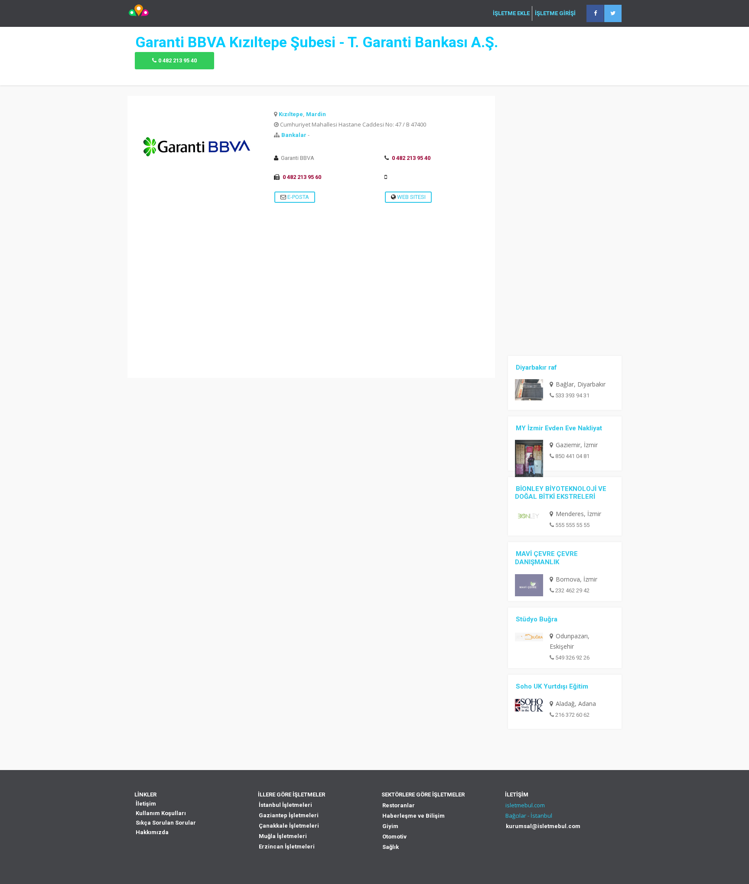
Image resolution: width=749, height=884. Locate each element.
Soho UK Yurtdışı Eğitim (552, 686)
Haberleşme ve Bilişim (413, 815)
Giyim (390, 826)
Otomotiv (394, 836)
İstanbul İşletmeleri (285, 805)
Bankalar (293, 135)
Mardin (316, 114)
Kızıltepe (291, 114)
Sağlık (390, 847)
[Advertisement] (311, 317)
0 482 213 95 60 (302, 177)
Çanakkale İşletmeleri (289, 825)
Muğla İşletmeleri (283, 836)
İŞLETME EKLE (511, 13)
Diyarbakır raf (536, 367)
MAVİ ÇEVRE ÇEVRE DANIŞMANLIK (546, 558)
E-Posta (297, 197)
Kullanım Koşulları (161, 813)
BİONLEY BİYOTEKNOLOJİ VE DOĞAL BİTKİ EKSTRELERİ (560, 493)
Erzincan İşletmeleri (287, 846)
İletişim (146, 803)
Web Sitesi (411, 197)
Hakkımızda (152, 832)
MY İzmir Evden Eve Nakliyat (559, 428)
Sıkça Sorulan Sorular (166, 822)
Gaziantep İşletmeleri (289, 815)
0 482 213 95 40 (177, 60)
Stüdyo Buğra (536, 619)
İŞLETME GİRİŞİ (555, 13)
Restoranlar (398, 805)
